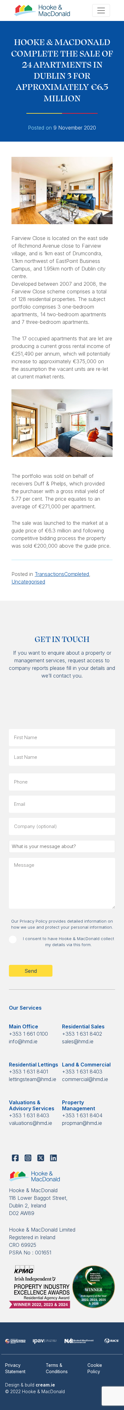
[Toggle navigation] (101, 10)
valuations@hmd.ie (30, 1123)
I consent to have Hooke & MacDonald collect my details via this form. (68, 941)
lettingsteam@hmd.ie (32, 1079)
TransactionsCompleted (62, 574)
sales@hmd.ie (77, 1041)
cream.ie (45, 1384)
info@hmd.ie (23, 1041)
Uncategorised (28, 581)
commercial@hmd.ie (85, 1079)
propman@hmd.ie (82, 1123)
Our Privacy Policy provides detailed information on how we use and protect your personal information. (62, 924)
